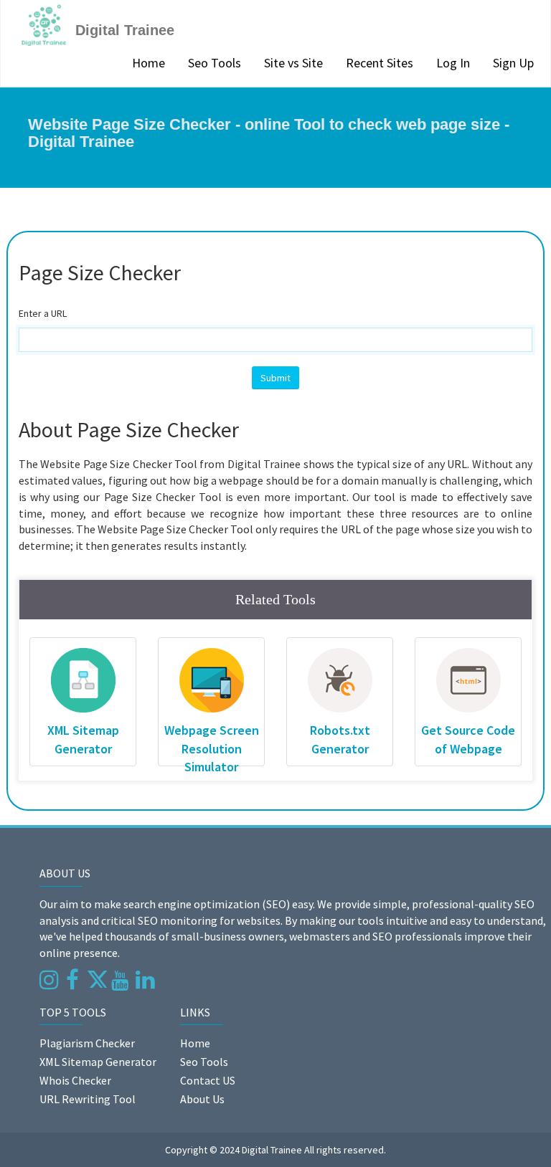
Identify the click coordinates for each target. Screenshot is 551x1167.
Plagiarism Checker (87, 1043)
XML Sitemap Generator (97, 1061)
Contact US (207, 1080)
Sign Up (513, 62)
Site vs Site (293, 62)
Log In (453, 62)
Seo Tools (214, 62)
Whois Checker (75, 1080)
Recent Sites (379, 62)
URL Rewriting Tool (87, 1099)
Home (148, 62)
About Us (202, 1099)
